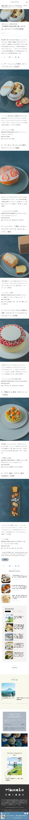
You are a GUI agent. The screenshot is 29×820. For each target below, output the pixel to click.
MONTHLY (20, 611)
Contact (19, 804)
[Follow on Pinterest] (16, 794)
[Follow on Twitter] (12, 794)
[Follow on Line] (19, 794)
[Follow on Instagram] (6, 794)
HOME (2, 5)
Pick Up (14, 680)
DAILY (8, 611)
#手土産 (5, 559)
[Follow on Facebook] (9, 794)
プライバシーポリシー (17, 727)
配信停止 (23, 724)
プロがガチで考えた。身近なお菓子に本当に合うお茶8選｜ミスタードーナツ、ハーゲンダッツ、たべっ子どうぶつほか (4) (17, 815)
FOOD (6, 5)
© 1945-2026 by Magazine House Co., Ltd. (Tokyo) (14, 807)
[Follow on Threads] (23, 794)
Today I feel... (6, 813)
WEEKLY (14, 611)
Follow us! (14, 743)
